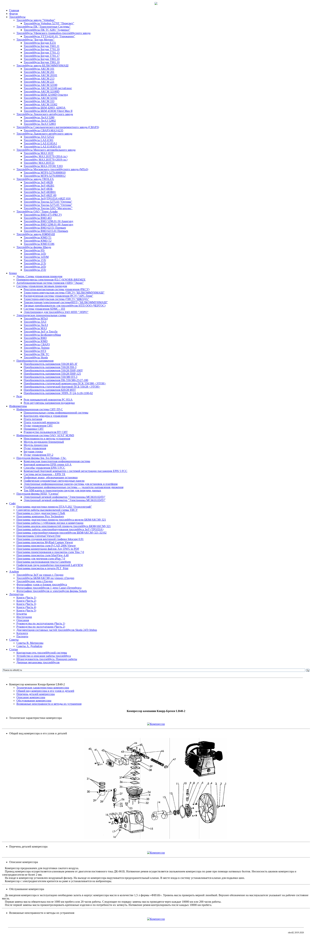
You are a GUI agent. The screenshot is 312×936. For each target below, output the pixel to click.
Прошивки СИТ (34, 428)
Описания (22, 620)
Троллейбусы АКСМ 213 (39, 78)
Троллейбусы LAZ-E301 (38, 140)
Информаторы (18, 406)
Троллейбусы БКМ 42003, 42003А (45, 107)
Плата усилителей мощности (41, 422)
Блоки (13, 273)
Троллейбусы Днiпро (36, 347)
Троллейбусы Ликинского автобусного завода (44, 114)
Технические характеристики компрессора (42, 687)
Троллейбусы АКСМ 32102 (40, 97)
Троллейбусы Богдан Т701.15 (42, 52)
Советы (14, 639)
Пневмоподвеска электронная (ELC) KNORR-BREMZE (51, 279)
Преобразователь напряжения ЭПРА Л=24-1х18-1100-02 (58, 393)
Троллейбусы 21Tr (35, 263)
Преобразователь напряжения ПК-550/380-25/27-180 (56, 380)
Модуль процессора (36, 445)
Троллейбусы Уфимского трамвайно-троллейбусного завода (53, 33)
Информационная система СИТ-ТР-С (39, 409)
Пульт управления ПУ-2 (38, 454)
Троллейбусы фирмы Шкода (33, 247)
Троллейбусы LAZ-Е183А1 (40, 143)
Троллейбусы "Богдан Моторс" (35, 39)
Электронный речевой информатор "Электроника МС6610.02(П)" (64, 496)
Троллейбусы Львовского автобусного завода (44, 133)
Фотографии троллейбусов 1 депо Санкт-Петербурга (48, 587)
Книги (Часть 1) (26, 597)
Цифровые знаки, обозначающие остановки (51, 477)
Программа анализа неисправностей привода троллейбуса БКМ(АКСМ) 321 (63, 526)
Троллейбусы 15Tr (35, 260)
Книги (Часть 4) (26, 607)
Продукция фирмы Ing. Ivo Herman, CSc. (41, 458)
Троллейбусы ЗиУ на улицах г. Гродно (39, 574)
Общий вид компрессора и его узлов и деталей (45, 690)
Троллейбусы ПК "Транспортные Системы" (43, 26)
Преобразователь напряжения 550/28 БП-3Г (50, 363)
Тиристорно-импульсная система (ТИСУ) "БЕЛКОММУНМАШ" (64, 292)
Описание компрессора (30, 697)
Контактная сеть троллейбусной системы (41, 652)
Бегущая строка (33, 451)
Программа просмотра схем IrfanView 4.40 (42, 555)
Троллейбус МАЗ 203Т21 (39, 162)
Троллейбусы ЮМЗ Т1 (37, 237)
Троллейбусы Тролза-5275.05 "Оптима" (48, 205)
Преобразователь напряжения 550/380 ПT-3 (50, 376)
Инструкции (24, 616)
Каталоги (22, 633)
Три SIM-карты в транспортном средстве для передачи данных (62, 490)
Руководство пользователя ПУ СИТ (46, 432)
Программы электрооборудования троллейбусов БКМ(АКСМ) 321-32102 (61, 532)
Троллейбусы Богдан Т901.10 (42, 62)
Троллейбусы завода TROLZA (35, 179)
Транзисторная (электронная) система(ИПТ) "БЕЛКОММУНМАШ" (66, 302)
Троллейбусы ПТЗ (35, 350)
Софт (12, 503)
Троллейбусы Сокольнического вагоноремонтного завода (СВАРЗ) (57, 127)
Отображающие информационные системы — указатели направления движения (73, 487)
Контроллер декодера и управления (45, 415)
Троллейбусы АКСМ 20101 (40, 75)
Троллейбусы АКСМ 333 (39, 101)
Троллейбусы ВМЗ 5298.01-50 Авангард (48, 221)
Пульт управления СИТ (38, 425)
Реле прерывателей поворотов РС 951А (48, 399)
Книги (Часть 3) (26, 603)
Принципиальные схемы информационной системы (56, 412)
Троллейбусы (17, 16)
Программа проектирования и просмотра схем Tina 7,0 (50, 552)
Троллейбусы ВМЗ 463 (38, 217)
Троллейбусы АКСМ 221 (39, 81)
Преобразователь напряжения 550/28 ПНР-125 (52, 373)
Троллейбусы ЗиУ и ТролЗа (40, 331)
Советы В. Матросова (29, 642)
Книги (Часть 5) (26, 610)
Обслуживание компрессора (33, 700)
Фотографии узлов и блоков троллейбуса (41, 584)
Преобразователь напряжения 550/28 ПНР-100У (53, 370)
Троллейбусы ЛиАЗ (36, 325)
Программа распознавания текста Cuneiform (43, 561)
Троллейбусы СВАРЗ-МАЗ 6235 (43, 130)
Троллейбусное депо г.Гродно (34, 581)
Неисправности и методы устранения (47, 438)
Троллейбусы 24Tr (35, 266)
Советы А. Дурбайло (29, 646)
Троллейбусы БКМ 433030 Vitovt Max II (48, 110)
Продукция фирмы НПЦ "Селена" (37, 493)
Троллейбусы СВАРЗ (37, 344)
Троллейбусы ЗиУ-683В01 (40, 192)
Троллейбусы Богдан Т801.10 (42, 59)
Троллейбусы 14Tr (35, 253)
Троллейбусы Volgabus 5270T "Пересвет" (49, 23)
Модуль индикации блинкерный (44, 441)
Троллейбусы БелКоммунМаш (42, 334)
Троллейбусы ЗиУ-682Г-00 (40, 195)
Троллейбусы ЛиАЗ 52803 (40, 123)
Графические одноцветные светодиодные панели (54, 480)
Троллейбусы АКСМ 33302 (40, 104)
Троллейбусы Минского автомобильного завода (45, 149)
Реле (19, 396)
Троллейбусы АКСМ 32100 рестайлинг (48, 88)
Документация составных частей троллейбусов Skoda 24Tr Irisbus (56, 629)
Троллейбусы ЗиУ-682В (38, 182)
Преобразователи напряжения (34, 360)
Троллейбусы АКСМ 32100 (40, 84)
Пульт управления (35, 448)
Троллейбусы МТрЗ (36, 318)
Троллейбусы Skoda (36, 357)
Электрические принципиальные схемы (41, 315)
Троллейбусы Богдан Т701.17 (42, 55)
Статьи (13, 649)
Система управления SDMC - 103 (44, 308)
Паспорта (22, 636)
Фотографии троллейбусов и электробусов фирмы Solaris (51, 591)
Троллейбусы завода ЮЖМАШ (35, 234)
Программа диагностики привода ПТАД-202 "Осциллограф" (54, 506)
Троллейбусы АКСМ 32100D (41, 91)
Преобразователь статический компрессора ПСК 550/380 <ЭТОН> (65, 383)
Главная (14, 10)
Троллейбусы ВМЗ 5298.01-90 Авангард (48, 224)
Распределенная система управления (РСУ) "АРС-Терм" (58, 295)
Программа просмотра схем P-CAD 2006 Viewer (46, 545)
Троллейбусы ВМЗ (35, 338)
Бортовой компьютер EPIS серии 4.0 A (48, 464)
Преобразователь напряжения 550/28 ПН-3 (50, 367)
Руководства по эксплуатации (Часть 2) (40, 626)
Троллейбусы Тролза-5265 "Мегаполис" (48, 208)
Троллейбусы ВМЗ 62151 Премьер (45, 227)
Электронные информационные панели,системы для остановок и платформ (71, 483)
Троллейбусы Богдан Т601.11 (41, 46)
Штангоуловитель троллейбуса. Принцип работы (46, 659)
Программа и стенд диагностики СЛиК (40, 513)
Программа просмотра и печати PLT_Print (42, 568)
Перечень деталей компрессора (35, 694)
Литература (16, 594)
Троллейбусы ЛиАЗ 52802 (40, 120)
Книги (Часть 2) (26, 600)
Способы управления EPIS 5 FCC (44, 467)
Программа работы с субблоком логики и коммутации (49, 522)
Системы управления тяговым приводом (41, 286)
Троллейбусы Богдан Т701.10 (42, 49)
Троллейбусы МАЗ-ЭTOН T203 (43, 166)
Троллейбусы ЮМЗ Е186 (39, 243)
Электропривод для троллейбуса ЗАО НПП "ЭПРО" (56, 312)
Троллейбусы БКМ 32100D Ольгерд (46, 94)
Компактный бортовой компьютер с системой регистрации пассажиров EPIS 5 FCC (75, 471)
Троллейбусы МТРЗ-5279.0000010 (45, 172)
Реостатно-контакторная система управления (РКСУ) (56, 289)
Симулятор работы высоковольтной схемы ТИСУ (47, 509)
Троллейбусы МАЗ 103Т (39, 153)
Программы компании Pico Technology (40, 516)
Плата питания (33, 419)
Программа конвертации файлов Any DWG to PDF (47, 548)
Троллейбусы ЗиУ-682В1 (39, 185)
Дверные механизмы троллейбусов (38, 662)
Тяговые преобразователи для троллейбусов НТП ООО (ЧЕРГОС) (64, 305)
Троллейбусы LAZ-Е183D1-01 (42, 146)
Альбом (14, 571)
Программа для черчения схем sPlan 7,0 (40, 558)
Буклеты (21, 613)
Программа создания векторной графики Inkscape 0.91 (50, 539)
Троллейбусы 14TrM (36, 256)
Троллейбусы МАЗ (35, 328)
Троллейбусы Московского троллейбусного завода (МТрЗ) (52, 169)
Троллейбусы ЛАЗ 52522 (39, 136)
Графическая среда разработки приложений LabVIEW (49, 565)
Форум (13, 13)
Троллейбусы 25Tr (35, 269)
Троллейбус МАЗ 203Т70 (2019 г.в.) (45, 159)
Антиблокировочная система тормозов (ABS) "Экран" (50, 282)
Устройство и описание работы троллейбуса (43, 655)
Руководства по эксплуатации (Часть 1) (40, 623)
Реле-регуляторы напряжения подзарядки (49, 402)
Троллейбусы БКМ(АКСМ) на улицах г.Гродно (45, 578)
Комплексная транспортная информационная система (57, 461)
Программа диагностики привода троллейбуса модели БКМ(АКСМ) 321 (61, 519)
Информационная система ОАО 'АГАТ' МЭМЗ (45, 435)
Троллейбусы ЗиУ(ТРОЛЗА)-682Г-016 (47, 198)
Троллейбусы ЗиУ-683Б (38, 188)
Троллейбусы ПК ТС (36, 354)
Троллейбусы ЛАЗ (35, 321)
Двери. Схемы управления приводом (39, 276)
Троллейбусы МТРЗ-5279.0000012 (45, 175)
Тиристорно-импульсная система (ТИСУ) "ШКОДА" (56, 299)
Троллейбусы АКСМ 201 (39, 72)
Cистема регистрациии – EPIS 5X (44, 474)
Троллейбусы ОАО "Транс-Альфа (37, 211)
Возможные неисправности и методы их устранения (48, 703)
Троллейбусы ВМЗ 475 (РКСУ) (43, 214)
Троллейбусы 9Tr (34, 250)
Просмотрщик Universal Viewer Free (38, 535)
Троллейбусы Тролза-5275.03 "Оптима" (48, 201)
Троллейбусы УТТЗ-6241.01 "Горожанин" (49, 36)
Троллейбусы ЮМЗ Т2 (37, 240)
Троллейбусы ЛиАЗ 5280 (39, 117)
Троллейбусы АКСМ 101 (39, 68)
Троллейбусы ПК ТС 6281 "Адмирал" (47, 29)
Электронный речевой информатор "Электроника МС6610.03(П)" (64, 500)
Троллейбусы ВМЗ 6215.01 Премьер (46, 230)
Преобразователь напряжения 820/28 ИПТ (50, 389)
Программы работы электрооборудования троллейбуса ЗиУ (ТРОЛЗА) (59, 529)
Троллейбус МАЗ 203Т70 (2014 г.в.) (45, 156)
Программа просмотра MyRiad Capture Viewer (44, 542)
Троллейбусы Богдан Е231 (40, 42)
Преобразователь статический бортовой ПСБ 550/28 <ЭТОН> (62, 386)
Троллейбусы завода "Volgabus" (35, 20)
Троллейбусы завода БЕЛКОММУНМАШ (42, 65)
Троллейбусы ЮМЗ (35, 341)
